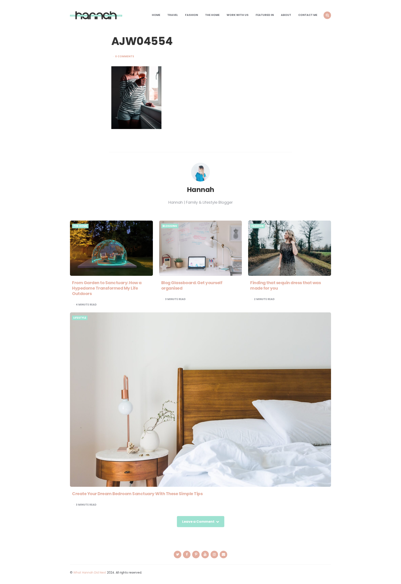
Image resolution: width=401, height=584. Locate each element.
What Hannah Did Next (89, 572)
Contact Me (307, 15)
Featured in (265, 15)
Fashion (191, 15)
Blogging (169, 226)
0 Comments (124, 56)
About (286, 15)
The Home (212, 15)
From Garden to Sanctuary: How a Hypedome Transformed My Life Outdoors (107, 288)
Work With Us (238, 15)
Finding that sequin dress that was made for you (285, 285)
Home (156, 15)
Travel (172, 15)
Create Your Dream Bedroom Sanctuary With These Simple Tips (137, 494)
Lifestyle (79, 317)
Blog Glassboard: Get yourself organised (191, 285)
